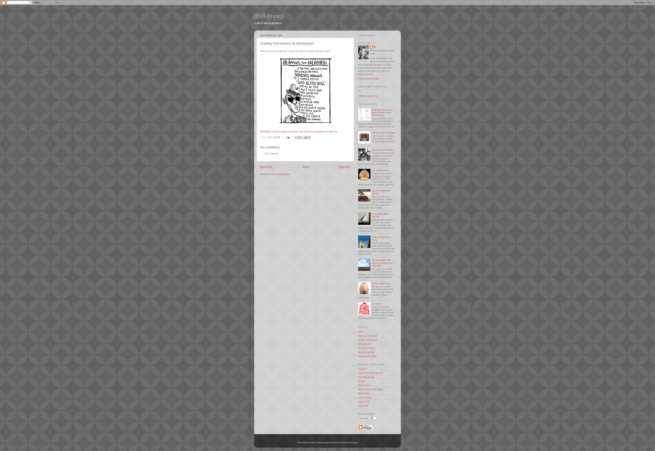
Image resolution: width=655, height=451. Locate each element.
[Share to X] (302, 137)
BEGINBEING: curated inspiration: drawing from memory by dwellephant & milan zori (298, 131)
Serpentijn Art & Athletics (382, 149)
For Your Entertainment (367, 339)
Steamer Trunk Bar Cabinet (383, 132)
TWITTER (362, 96)
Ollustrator (336, 442)
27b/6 (360, 331)
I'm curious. (376, 303)
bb (375, 47)
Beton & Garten (364, 385)
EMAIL (369, 96)
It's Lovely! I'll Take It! (366, 348)
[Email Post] (287, 137)
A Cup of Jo (362, 368)
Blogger (354, 442)
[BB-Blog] (269, 15)
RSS (375, 96)
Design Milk (363, 405)
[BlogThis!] (299, 137)
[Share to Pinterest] (309, 137)
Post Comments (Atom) (280, 174)
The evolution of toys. (381, 170)
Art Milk (361, 381)
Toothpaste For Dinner (367, 356)
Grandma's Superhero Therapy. (381, 192)
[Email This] (296, 137)
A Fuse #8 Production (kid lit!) (370, 372)
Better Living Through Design (370, 389)
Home (306, 167)
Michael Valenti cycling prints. (381, 238)
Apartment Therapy (366, 377)
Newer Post (266, 167)
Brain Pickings (364, 393)
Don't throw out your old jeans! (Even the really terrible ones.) (382, 112)
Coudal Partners (365, 397)
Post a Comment (271, 153)
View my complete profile (368, 78)
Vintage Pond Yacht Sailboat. (380, 215)
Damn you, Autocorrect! (367, 335)
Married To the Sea (366, 352)
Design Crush (363, 401)
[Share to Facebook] (306, 137)
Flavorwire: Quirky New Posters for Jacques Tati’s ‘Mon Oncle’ (382, 262)
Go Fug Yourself (364, 343)
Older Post (345, 167)
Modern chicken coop (381, 283)
